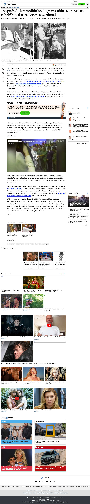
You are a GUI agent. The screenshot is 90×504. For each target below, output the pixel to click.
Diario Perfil (38, 244)
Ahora (3, 486)
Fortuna (40, 490)
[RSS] (50, 481)
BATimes (56, 490)
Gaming (84, 486)
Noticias (72, 486)
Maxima (65, 492)
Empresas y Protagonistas (63, 486)
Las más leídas (74, 193)
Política (13, 486)
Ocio (41, 486)
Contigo (34, 492)
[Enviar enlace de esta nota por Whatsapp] (3, 73)
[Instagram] (47, 481)
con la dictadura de (22, 83)
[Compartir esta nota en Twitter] (3, 69)
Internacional (29, 486)
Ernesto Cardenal (29, 244)
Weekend (35, 490)
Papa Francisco (11, 244)
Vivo (88, 486)
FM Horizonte (61, 490)
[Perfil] (10, 418)
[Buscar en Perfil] (87, 1)
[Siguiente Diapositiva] (65, 261)
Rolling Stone (50, 492)
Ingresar (75, 4)
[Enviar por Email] (3, 77)
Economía (18, 486)
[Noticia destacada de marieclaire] (50, 422)
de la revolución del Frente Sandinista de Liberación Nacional (44, 81)
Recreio (61, 492)
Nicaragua (46, 244)
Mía (52, 490)
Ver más (84, 225)
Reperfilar (50, 486)
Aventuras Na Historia (41, 492)
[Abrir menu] (2, 4)
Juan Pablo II (20, 244)
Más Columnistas (82, 143)
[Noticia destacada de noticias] (16, 422)
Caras (76, 486)
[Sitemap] (54, 481)
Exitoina (80, 486)
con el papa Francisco (14, 188)
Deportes (38, 486)
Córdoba (45, 486)
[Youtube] (43, 481)
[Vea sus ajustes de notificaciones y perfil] (87, 4)
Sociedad (23, 486)
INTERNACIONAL (5, 7)
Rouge (49, 490)
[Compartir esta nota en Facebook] (3, 64)
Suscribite (82, 4)
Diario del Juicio (45, 488)
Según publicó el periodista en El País (27, 96)
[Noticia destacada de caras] (16, 447)
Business (55, 486)
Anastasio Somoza (35, 83)
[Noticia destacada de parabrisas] (50, 447)
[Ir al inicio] (10, 4)
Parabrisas (45, 490)
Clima (33, 486)
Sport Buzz (56, 492)
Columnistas (73, 108)
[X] (39, 481)
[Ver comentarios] (88, 8)
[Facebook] (36, 482)
